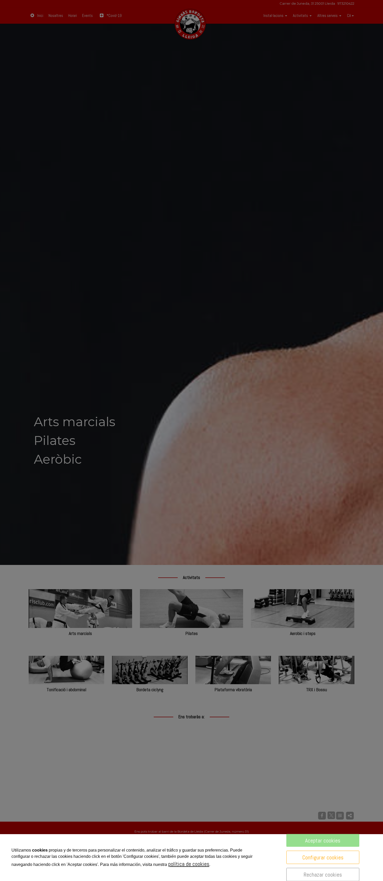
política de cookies (188, 863)
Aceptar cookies (322, 840)
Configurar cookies (322, 857)
